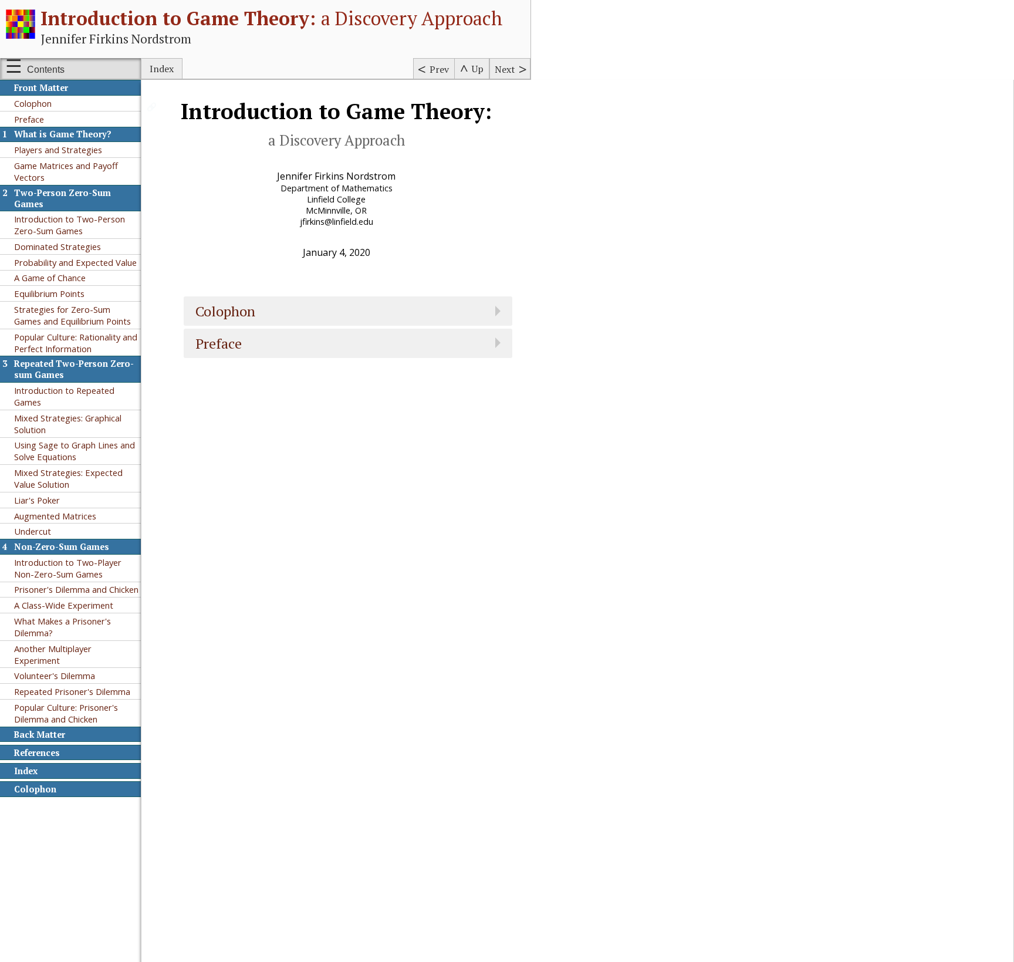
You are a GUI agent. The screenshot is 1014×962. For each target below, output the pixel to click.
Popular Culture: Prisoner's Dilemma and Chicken (66, 713)
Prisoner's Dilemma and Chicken (76, 589)
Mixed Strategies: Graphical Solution (67, 424)
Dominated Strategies (57, 246)
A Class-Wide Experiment (63, 605)
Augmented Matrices (55, 516)
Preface (29, 119)
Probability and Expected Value (75, 262)
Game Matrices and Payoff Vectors (66, 171)
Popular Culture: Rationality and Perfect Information (75, 343)
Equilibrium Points (49, 293)
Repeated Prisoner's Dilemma (72, 691)
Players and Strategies (58, 150)
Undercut (32, 531)
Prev (439, 69)
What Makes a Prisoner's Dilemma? (62, 627)
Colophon (33, 103)
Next (505, 69)
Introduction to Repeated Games (64, 396)
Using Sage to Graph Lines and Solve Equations (74, 451)
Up (478, 68)
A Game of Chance (50, 277)
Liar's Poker (37, 500)
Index (162, 68)
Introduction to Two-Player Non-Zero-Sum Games (67, 568)
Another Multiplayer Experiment (53, 654)
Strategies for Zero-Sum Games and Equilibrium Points (72, 315)
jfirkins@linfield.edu (336, 221)
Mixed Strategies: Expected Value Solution (68, 478)
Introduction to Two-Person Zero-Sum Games (69, 225)
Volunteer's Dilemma (54, 675)
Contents (46, 70)
